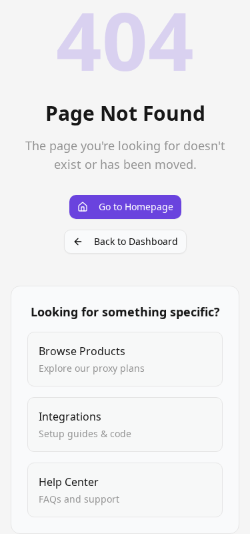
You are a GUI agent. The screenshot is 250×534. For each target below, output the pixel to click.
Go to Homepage (136, 206)
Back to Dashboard (136, 241)
